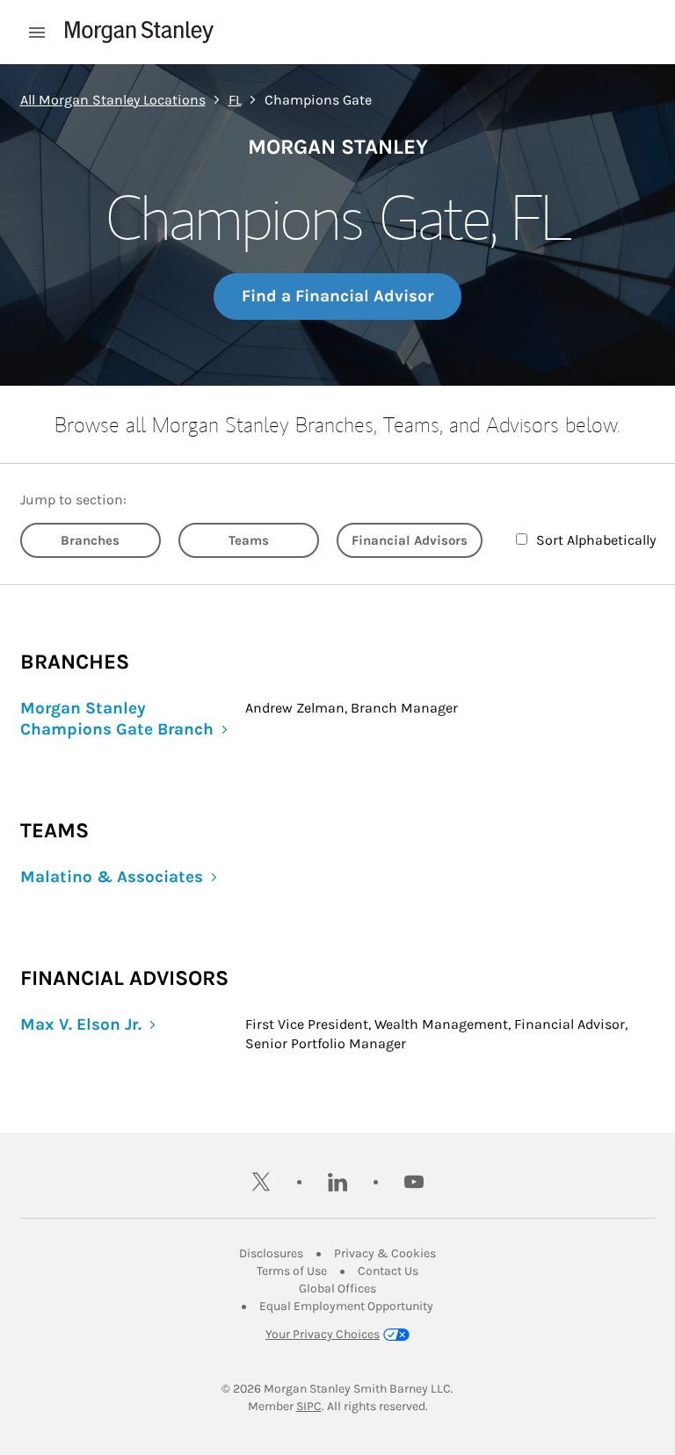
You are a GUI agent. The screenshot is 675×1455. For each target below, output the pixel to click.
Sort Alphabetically (596, 540)
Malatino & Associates (111, 877)
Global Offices (337, 1288)
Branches (90, 540)
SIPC (309, 1406)
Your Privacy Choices (322, 1334)
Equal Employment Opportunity (346, 1306)
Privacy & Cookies (385, 1253)
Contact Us (388, 1270)
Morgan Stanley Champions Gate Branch (117, 719)
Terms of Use (292, 1270)
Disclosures (271, 1253)
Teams (249, 540)
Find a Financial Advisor (337, 296)
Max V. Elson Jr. (81, 1024)
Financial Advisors (410, 540)
